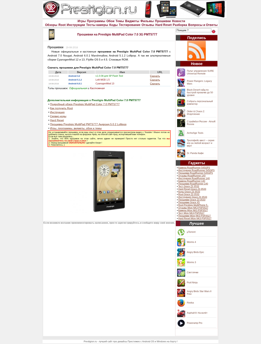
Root (62, 25)
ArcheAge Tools (195, 133)
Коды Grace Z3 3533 (189, 191)
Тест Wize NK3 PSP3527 (191, 213)
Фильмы (147, 21)
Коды (113, 25)
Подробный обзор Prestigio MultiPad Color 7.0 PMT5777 (85, 104)
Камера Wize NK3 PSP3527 (193, 210)
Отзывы (148, 25)
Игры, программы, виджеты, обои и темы (76, 128)
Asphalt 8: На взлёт (197, 313)
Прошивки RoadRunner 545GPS (195, 173)
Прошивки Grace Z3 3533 (191, 199)
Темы (120, 21)
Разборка (180, 25)
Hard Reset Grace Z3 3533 (192, 189)
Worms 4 (191, 242)
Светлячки (192, 272)
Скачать (155, 75)
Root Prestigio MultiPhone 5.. (193, 205)
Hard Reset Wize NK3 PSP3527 (195, 218)
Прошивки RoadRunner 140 (193, 183)
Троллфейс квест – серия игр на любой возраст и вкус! (200, 143)
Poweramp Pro (194, 323)
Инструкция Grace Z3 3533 (192, 197)
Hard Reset (163, 25)
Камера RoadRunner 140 (191, 181)
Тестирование (129, 25)
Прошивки (163, 21)
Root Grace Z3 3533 (188, 194)
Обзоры (51, 25)
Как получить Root (61, 108)
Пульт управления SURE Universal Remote (200, 72)
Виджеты (132, 21)
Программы (96, 21)
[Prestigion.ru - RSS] (196, 51)
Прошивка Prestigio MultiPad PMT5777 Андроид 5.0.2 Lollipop (88, 124)
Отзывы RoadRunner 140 (192, 175)
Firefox (190, 302)
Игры (82, 21)
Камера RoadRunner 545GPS (194, 167)
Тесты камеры (97, 25)
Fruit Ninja (192, 282)
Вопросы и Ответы (203, 25)
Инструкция (57, 112)
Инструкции (76, 25)
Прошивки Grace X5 (189, 202)
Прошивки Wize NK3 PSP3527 (194, 215)
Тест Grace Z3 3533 (188, 186)
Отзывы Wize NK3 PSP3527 (193, 207)
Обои (110, 21)
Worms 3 (191, 262)
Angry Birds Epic (195, 252)
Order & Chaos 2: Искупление (196, 112)
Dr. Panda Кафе (195, 153)
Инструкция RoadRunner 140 (194, 178)
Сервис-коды (58, 116)
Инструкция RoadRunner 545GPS (196, 170)
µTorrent (191, 232)
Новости (178, 21)
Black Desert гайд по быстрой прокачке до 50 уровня (200, 93)
